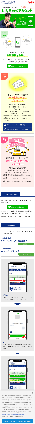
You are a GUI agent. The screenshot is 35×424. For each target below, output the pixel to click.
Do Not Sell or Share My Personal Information (17, 421)
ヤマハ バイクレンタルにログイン (12, 297)
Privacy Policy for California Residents (13, 414)
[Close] (33, 393)
